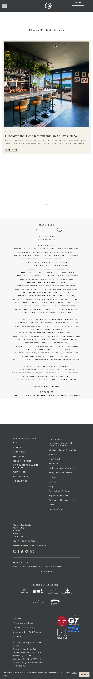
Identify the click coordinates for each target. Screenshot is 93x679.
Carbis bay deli (49, 296)
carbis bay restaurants (24, 299)
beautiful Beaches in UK (33, 265)
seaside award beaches (25, 353)
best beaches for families (29, 272)
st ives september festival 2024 (28, 359)
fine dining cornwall (68, 319)
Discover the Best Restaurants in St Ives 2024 (41, 136)
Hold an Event (22, 461)
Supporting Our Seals (59, 496)
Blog (51, 486)
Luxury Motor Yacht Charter (25, 466)
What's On (19, 472)
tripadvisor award (46, 380)
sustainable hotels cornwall (56, 363)
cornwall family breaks (67, 302)
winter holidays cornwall (46, 386)
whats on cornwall (34, 383)
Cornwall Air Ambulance (61, 491)
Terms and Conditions (24, 623)
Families (53, 454)
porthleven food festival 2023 (29, 346)
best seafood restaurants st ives (33, 286)
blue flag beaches (47, 289)
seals (67, 349)
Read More (11, 150)
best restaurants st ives (60, 279)
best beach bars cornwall (58, 265)
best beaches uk (20, 276)
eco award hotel (29, 312)
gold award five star (68, 322)
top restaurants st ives (61, 376)
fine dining (51, 319)
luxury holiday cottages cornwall (34, 333)
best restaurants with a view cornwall (46, 282)
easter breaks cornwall (26, 309)
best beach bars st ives (34, 269)
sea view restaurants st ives (36, 349)
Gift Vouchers (55, 439)
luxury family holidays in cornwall (46, 329)
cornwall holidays (51, 306)
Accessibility (29, 627)
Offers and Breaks (24, 438)
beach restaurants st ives (27, 259)
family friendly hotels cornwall (29, 319)
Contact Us (20, 481)
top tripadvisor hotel (26, 380)
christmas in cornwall (48, 299)
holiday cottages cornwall (27, 326)
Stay (16, 443)
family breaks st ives (58, 316)
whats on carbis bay (66, 380)
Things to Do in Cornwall (61, 473)
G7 (56, 322)
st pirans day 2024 (53, 359)
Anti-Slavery (35, 632)
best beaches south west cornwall (59, 272)
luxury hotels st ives (69, 336)
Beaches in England (68, 259)
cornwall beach (21, 302)
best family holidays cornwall (65, 276)
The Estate (54, 464)
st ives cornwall (53, 353)
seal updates (57, 349)
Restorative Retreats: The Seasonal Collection (61, 444)
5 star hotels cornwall (67, 249)
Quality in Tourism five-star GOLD (61, 346)
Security (17, 637)
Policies (17, 618)
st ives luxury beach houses (57, 356)
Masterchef (49, 339)
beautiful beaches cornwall (55, 262)
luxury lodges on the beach (29, 339)
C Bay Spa (19, 452)
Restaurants (67, 395)
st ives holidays (70, 353)
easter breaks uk (69, 309)
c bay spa (46, 292)
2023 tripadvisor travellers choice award (34, 249)
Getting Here (21, 477)
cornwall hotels (69, 306)
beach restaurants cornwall (66, 255)
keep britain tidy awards (66, 326)
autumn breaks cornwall (30, 252)
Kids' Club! (54, 459)
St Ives (41, 353)
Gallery (52, 477)
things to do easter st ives (25, 373)
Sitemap (17, 627)
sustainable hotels (32, 363)
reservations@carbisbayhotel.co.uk (30, 545)
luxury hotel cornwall (63, 333)
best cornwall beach (39, 276)
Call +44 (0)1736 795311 (25, 541)
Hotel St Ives (47, 326)
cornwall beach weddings (42, 302)
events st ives (64, 312)
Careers (52, 482)
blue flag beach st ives (26, 289)
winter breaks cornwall (56, 383)
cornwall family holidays (28, 306)
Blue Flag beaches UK (67, 289)
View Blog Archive (46, 240)
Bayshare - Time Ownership (62, 500)
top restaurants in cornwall (35, 376)
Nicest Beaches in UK (66, 339)
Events (77, 395)
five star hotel (21, 322)
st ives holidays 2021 (32, 356)
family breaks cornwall (35, 316)
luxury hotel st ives (23, 336)
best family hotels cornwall (34, 279)
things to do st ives (49, 373)
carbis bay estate (66, 296)
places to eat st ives (57, 343)
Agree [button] (84, 674)
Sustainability (20, 632)
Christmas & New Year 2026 (62, 450)
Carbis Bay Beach (61, 292)
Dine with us (21, 447)
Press (51, 505)
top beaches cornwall (70, 373)
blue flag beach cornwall (62, 286)
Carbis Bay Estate (21, 395)
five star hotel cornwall (42, 322)
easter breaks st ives (49, 309)
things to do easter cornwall (60, 369)
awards (47, 255)
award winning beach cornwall (59, 252)
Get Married (20, 456)
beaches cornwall (49, 259)
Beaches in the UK (32, 262)
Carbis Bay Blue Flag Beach (62, 468)
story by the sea (71, 359)
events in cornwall (47, 312)
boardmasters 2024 (32, 292)
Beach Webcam (56, 509)
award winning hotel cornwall (28, 255)
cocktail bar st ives (69, 299)
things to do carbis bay (34, 366)
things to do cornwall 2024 (31, 369)
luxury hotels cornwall (45, 336)
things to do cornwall (58, 366)
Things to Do (54, 395)
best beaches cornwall (58, 269)
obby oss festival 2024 (35, 343)
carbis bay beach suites (29, 296)
